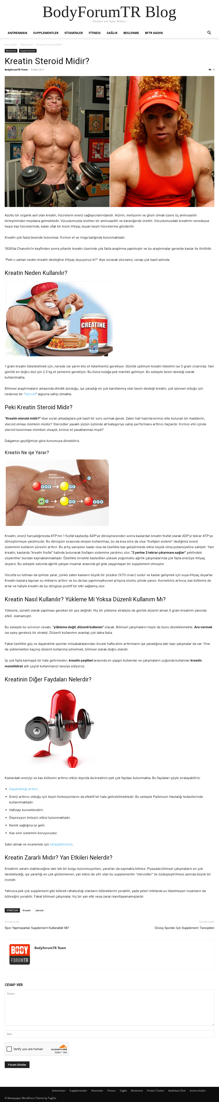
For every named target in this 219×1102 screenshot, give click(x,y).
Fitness (95, 33)
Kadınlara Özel (177, 1090)
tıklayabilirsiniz (61, 844)
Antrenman (17, 33)
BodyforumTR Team (16, 69)
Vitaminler (73, 33)
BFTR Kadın (154, 33)
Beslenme (131, 33)
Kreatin (27, 910)
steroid (30, 394)
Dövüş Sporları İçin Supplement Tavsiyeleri (184, 928)
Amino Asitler (198, 1090)
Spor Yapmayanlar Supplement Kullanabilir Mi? (37, 928)
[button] (209, 33)
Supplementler (45, 33)
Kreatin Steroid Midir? (47, 61)
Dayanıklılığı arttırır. (23, 789)
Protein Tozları (155, 1090)
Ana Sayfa (11, 44)
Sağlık (112, 33)
